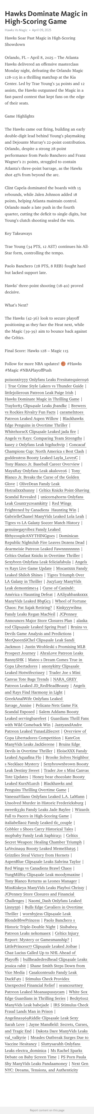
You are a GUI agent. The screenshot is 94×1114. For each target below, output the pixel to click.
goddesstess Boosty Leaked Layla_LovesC (41, 457)
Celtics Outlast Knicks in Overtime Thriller (42, 555)
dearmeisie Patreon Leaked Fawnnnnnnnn (42, 548)
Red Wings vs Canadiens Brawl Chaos (38, 868)
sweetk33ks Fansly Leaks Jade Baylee (37, 809)
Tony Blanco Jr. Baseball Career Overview (42, 464)
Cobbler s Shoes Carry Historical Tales (39, 829)
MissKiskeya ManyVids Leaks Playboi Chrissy (44, 887)
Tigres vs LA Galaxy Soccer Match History (42, 522)
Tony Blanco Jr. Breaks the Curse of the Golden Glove (43, 477)
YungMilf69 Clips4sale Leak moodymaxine (42, 874)
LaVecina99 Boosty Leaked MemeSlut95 (40, 848)
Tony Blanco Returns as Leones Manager (41, 881)
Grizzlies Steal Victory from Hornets (37, 855)
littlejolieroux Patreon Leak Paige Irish (39, 392)
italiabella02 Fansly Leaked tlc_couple (38, 822)
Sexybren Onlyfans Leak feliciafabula (38, 561)
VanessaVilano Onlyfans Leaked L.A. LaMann (44, 796)
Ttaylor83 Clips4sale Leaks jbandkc (36, 405)
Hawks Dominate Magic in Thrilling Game (42, 399)
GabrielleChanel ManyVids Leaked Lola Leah (44, 516)
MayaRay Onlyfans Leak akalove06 (36, 470)
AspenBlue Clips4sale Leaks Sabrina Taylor (43, 861)
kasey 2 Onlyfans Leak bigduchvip (35, 444)
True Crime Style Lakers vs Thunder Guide (46, 386)
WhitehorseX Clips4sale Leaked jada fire (40, 431)
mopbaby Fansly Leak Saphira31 (33, 835)
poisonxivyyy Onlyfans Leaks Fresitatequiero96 (47, 379)
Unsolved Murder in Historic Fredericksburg (44, 802)
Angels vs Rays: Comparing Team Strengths (43, 438)
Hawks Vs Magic (16, 30)
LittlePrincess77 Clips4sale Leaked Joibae (41, 946)
